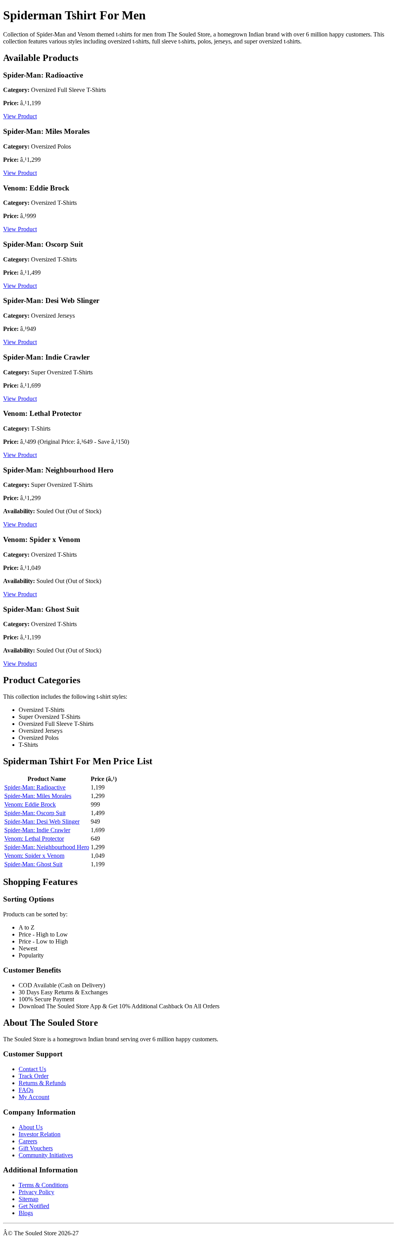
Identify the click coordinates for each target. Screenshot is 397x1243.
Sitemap (28, 1199)
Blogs (26, 1213)
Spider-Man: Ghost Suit (33, 864)
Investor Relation (39, 1134)
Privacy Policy (36, 1192)
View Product (20, 116)
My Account (34, 1097)
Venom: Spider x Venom (34, 855)
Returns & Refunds (42, 1083)
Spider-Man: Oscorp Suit (35, 813)
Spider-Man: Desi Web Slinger (41, 821)
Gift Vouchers (36, 1148)
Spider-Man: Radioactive (35, 787)
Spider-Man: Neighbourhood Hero (46, 847)
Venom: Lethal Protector (34, 838)
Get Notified (34, 1206)
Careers (28, 1141)
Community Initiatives (46, 1155)
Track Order (33, 1076)
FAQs (26, 1090)
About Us (31, 1127)
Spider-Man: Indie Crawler (37, 830)
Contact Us (32, 1069)
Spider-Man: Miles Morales (37, 796)
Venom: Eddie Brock (30, 804)
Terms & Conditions (43, 1185)
